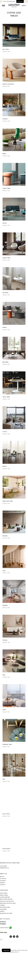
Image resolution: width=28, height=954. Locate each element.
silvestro (5, 119)
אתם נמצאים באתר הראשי (9, 1)
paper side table (8, 501)
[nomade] (14, 521)
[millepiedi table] (14, 730)
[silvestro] (14, 104)
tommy (5, 431)
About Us (2, 876)
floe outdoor (6, 848)
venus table (6, 397)
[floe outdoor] (14, 834)
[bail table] (14, 348)
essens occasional (8, 84)
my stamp (5, 292)
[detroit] (14, 209)
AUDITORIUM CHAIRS (5, 907)
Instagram (3, 924)
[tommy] (14, 417)
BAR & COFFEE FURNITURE (6, 899)
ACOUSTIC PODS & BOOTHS (7, 901)
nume (4, 709)
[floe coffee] (14, 799)
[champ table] (14, 174)
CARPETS (2, 911)
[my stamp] (14, 278)
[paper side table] (14, 487)
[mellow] (14, 313)
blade (4, 153)
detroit (5, 223)
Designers (2, 882)
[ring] (14, 660)
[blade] (14, 139)
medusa (5, 640)
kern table (6, 49)
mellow (5, 327)
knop (4, 570)
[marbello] (14, 591)
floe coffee (6, 814)
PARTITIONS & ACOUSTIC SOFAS (8, 903)
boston (5, 466)
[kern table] (14, 35)
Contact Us (2, 884)
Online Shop (3, 932)
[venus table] (14, 382)
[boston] (14, 452)
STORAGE (2, 905)
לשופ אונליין (20, 1)
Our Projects (3, 878)
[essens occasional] (14, 70)
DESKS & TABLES (4, 895)
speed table (6, 258)
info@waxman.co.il (4, 867)
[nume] (14, 695)
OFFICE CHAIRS (3, 893)
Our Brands (3, 880)
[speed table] (14, 243)
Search (24, 5)
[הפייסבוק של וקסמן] (11, 936)
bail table (5, 362)
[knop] (14, 556)
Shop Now (6, 950)
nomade (5, 536)
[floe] (14, 765)
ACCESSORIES (3, 909)
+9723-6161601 (3, 866)
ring (4, 675)
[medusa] (14, 626)
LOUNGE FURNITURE (5, 897)
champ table (6, 188)
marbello (5, 605)
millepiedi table (7, 744)
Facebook (3, 921)
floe (4, 779)
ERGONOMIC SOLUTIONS (6, 913)
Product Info (6, 51)
